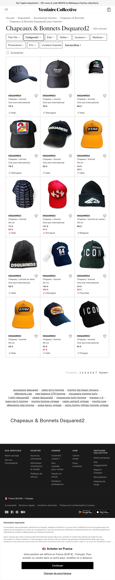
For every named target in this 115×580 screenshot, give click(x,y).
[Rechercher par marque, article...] (6, 9)
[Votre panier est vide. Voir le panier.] (109, 9)
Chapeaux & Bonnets (72, 18)
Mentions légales (27, 505)
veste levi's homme (52, 390)
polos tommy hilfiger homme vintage (87, 405)
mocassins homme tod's (83, 394)
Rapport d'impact (98, 471)
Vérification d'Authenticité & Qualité (37, 466)
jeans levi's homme (16, 401)
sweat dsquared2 (42, 397)
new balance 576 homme (50, 394)
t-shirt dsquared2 (18, 397)
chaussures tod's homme (71, 397)
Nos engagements (100, 464)
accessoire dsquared (25, 390)
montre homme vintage (45, 401)
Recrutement (100, 477)
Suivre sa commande (35, 457)
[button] (109, 9)
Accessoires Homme (45, 18)
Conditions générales (47, 505)
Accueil (10, 18)
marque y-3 (96, 397)
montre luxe (99, 401)
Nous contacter (77, 465)
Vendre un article (57, 475)
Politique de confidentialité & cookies (76, 505)
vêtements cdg (23, 394)
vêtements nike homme (20, 405)
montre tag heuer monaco (82, 390)
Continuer (57, 565)
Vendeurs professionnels (59, 483)
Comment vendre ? (56, 457)
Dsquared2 (24, 18)
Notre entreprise (102, 457)
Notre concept (12, 455)
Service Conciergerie (11, 461)
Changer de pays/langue (57, 573)
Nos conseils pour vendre (57, 466)
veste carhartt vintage (75, 401)
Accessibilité (10, 505)
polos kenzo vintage (50, 405)
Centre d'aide (75, 457)
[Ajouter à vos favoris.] (36, 96)
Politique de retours (36, 475)
